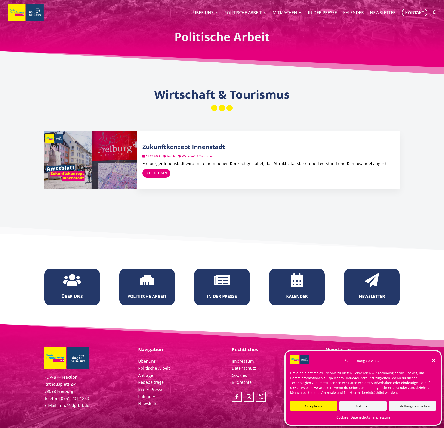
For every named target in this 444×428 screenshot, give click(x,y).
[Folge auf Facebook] (237, 397)
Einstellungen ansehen (412, 406)
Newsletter (148, 403)
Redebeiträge (151, 382)
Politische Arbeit (154, 368)
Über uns (147, 361)
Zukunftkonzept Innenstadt (183, 147)
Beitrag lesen (156, 173)
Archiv (171, 156)
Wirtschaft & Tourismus (197, 156)
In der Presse (150, 389)
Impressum (381, 417)
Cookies (342, 417)
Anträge (145, 375)
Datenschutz (360, 417)
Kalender (146, 396)
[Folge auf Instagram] (249, 397)
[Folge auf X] (261, 397)
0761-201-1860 (75, 398)
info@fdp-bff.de (74, 405)
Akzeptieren (313, 406)
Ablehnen (363, 406)
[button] (433, 360)
